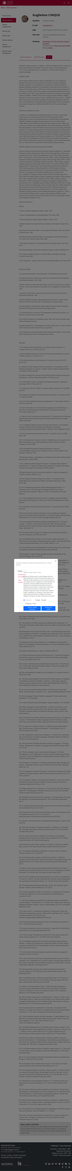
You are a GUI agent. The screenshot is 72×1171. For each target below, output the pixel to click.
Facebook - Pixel (31, 603)
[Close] (55, 561)
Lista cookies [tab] (20, 581)
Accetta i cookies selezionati (32, 608)
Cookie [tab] (20, 571)
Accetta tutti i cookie (48, 608)
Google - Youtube (40, 600)
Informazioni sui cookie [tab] (22, 576)
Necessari (29, 600)
